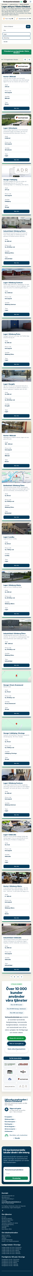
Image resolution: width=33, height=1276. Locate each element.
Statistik (4, 1238)
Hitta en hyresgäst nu (16, 1043)
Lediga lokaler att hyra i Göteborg (11, 1249)
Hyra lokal (4, 4)
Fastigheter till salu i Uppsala (10, 1264)
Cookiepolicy (5, 1226)
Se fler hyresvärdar (16, 1058)
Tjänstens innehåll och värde (10, 1223)
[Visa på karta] (25, 59)
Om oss (4, 1217)
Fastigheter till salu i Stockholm (10, 1259)
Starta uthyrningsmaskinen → (16, 1049)
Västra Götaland (24, 4)
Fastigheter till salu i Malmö (9, 1262)
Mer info (16, 108)
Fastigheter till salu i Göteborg (10, 1261)
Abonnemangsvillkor (7, 1220)
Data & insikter (6, 1235)
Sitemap (4, 1227)
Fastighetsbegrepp (7, 1239)
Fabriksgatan (8, 1124)
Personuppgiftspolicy (8, 1224)
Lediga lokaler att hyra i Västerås (11, 1253)
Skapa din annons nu (16, 1038)
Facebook (3, 1211)
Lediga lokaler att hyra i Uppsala (11, 1252)
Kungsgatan (8, 1116)
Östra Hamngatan (10, 1121)
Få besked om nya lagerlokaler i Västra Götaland (16, 52)
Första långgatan (10, 1126)
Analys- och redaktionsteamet (10, 1241)
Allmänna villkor (6, 1221)
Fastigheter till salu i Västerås (10, 1265)
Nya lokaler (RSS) (7, 1229)
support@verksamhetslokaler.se (11, 1202)
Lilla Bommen (9, 1131)
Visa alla (17, 1138)
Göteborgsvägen (9, 1119)
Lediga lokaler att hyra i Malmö (10, 1250)
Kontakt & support (7, 1218)
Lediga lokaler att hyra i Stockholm (11, 1247)
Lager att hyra (13, 4)
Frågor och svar (6, 1236)
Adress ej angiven (10, 1129)
